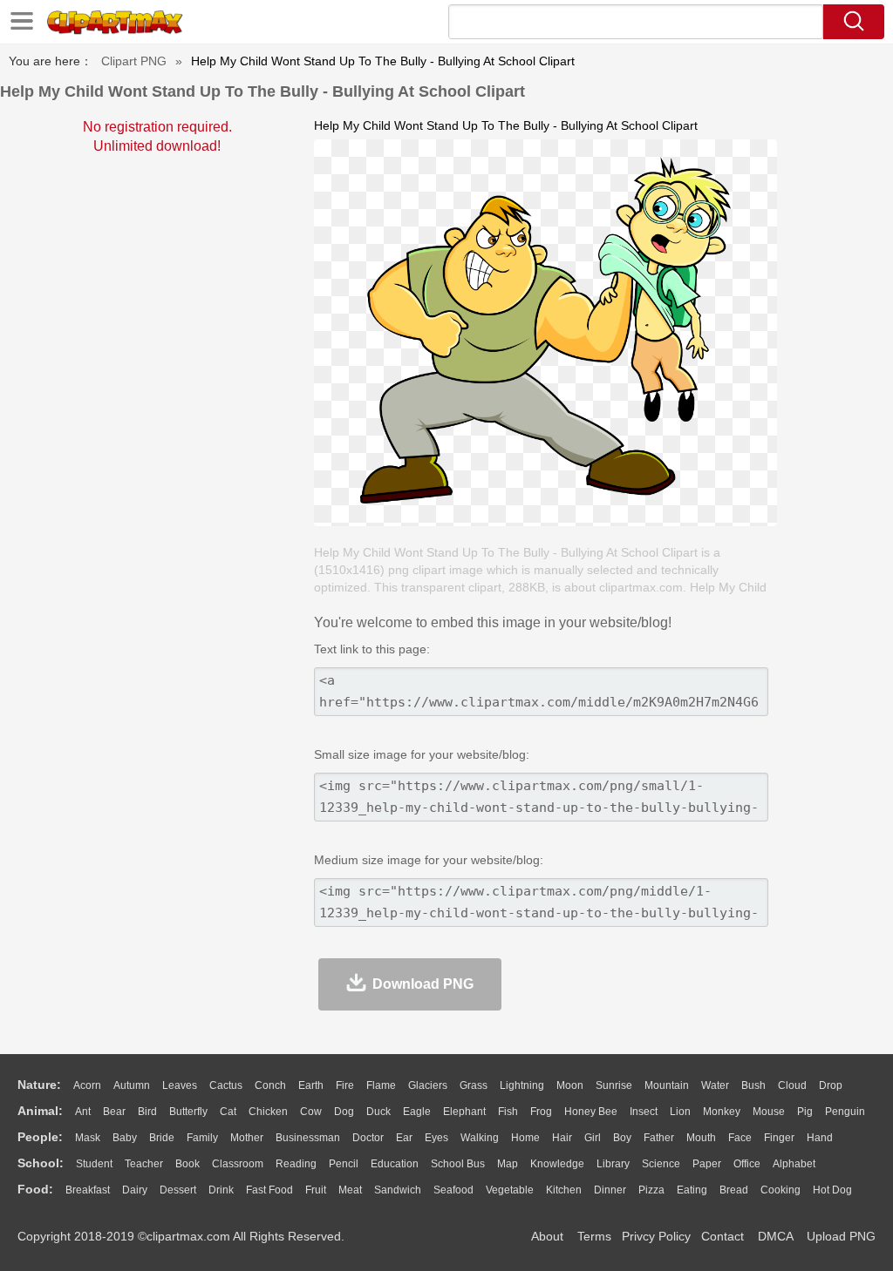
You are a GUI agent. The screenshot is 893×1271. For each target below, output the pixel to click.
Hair (562, 1138)
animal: (40, 1111)
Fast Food (269, 1190)
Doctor (368, 1138)
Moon (569, 1085)
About (547, 1236)
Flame (381, 1085)
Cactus (225, 1085)
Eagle (417, 1111)
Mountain (666, 1085)
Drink (221, 1190)
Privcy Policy (656, 1236)
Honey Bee (590, 1111)
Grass (473, 1085)
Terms (594, 1236)
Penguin (845, 1111)
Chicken (268, 1111)
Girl (592, 1138)
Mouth (701, 1138)
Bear (114, 1111)
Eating (692, 1190)
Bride (161, 1138)
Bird (147, 1111)
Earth (311, 1085)
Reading (296, 1164)
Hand (820, 1138)
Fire (345, 1085)
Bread (733, 1190)
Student (94, 1164)
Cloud (792, 1085)
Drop (830, 1085)
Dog (344, 1111)
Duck (378, 1111)
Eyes (436, 1138)
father (659, 1138)
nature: (39, 1085)
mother (246, 1138)
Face (740, 1138)
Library (613, 1164)
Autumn (131, 1085)
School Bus (458, 1164)
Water (715, 1085)
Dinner (610, 1190)
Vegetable (510, 1190)
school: (40, 1163)
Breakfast (87, 1190)
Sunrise (614, 1085)
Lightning (522, 1085)
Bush (753, 1085)
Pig (805, 1111)
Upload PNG (841, 1236)
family (202, 1138)
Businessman (308, 1138)
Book (187, 1164)
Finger (779, 1138)
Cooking (780, 1190)
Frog (541, 1111)
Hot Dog (832, 1190)
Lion (680, 1111)
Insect (644, 1111)
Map (507, 1164)
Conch (270, 1085)
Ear (404, 1138)
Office (746, 1164)
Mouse (769, 1111)
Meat (350, 1190)
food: (35, 1189)
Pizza (651, 1190)
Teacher (144, 1164)
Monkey (721, 1111)
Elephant (464, 1111)
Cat (228, 1111)
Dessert (178, 1190)
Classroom (237, 1164)
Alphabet (794, 1164)
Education (395, 1164)
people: (40, 1137)
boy (622, 1138)
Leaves (179, 1085)
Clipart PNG (134, 61)
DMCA (775, 1236)
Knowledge (557, 1164)
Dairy (134, 1190)
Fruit (315, 1190)
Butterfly (188, 1111)
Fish (508, 1111)
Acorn (87, 1085)
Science (661, 1164)
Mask (87, 1138)
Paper (706, 1164)
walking (479, 1138)
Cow (311, 1111)
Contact (722, 1236)
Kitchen (564, 1190)
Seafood (453, 1190)
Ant (83, 1111)
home (525, 1138)
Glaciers (427, 1085)
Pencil (343, 1164)
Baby (124, 1138)
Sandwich (397, 1190)
